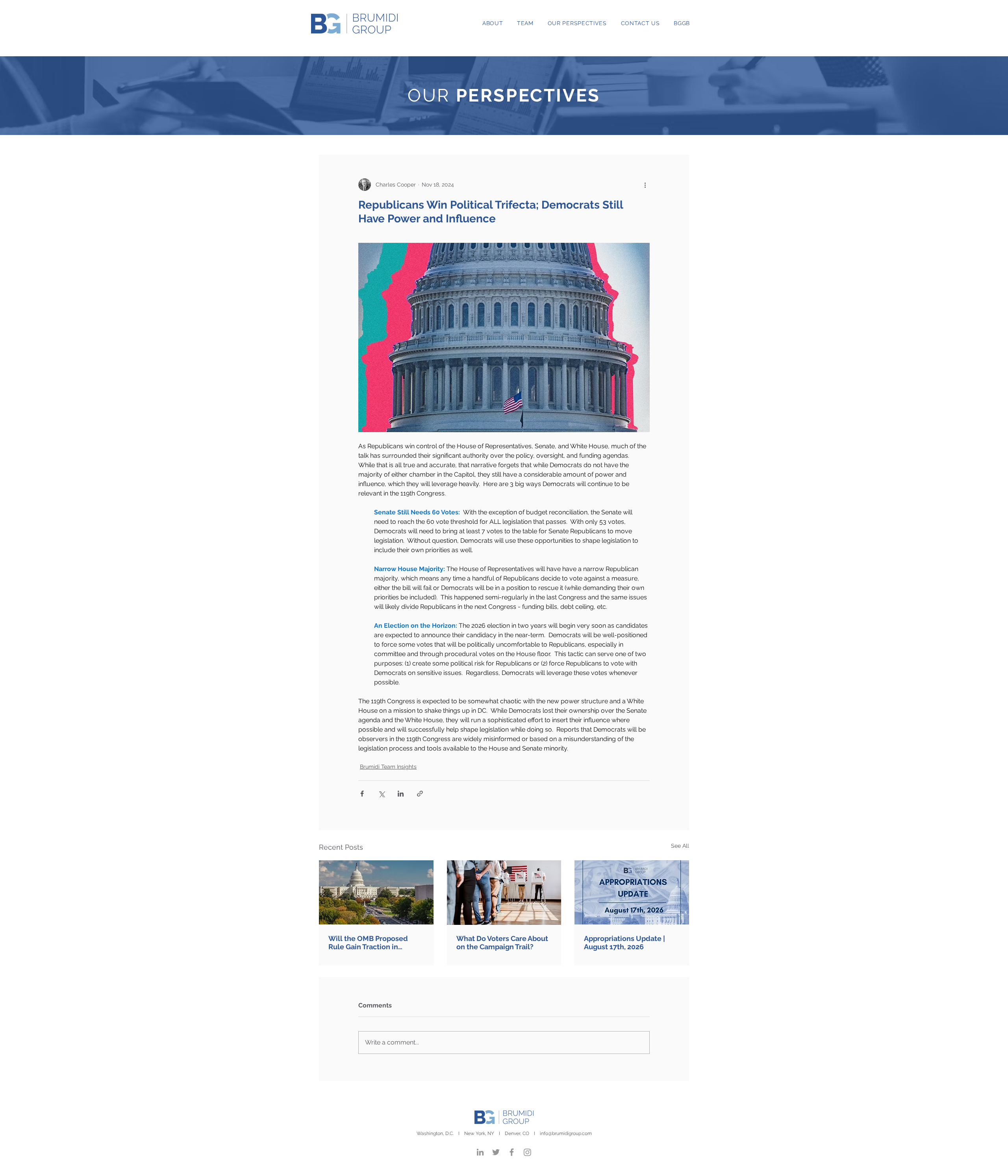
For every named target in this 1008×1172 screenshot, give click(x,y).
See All (680, 846)
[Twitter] (496, 1152)
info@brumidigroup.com (566, 1133)
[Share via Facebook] (362, 793)
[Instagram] (527, 1152)
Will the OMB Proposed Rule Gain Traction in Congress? (368, 942)
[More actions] (645, 184)
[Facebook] (512, 1152)
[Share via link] (420, 793)
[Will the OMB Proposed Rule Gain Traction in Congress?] (376, 892)
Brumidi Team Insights (388, 766)
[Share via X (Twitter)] (381, 793)
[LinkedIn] (480, 1152)
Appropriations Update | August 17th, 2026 (624, 942)
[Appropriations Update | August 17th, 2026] (631, 892)
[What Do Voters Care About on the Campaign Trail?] (504, 892)
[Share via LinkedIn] (400, 793)
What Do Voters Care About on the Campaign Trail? (502, 942)
